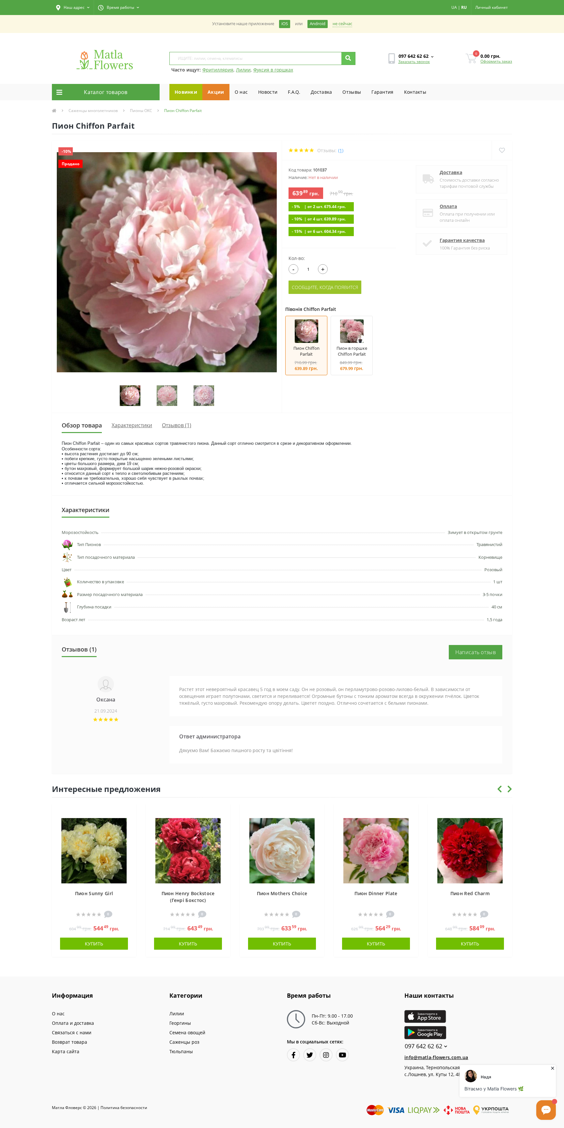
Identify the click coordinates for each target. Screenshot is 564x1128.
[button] (73, 7)
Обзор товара (82, 425)
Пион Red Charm (470, 893)
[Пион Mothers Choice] (282, 850)
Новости (267, 92)
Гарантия (382, 92)
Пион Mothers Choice (282, 893)
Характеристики (132, 425)
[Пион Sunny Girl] (94, 850)
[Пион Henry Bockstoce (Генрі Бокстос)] (188, 850)
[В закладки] (128, 813)
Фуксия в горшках (273, 70)
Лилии (243, 70)
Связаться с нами (71, 1032)
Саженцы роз (184, 1042)
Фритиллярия (217, 70)
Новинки (186, 92)
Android (317, 23)
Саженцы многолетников (93, 110)
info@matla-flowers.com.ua (436, 1057)
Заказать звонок (414, 61)
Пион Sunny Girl (94, 893)
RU (464, 7)
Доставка (321, 92)
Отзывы (351, 92)
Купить (94, 944)
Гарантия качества (462, 240)
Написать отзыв (475, 652)
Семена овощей (187, 1032)
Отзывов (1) (176, 425)
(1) (340, 150)
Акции (216, 92)
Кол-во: (297, 258)
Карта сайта (65, 1051)
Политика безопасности (124, 1107)
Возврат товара (69, 1042)
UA (454, 7)
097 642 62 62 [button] (423, 1046)
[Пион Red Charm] (470, 850)
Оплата (448, 206)
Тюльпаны (181, 1051)
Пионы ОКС (141, 110)
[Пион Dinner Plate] (376, 850)
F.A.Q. (294, 92)
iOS (284, 23)
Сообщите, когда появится (325, 287)
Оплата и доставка (73, 1023)
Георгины (180, 1023)
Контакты (415, 92)
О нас (241, 92)
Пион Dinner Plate (375, 893)
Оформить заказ (496, 61)
